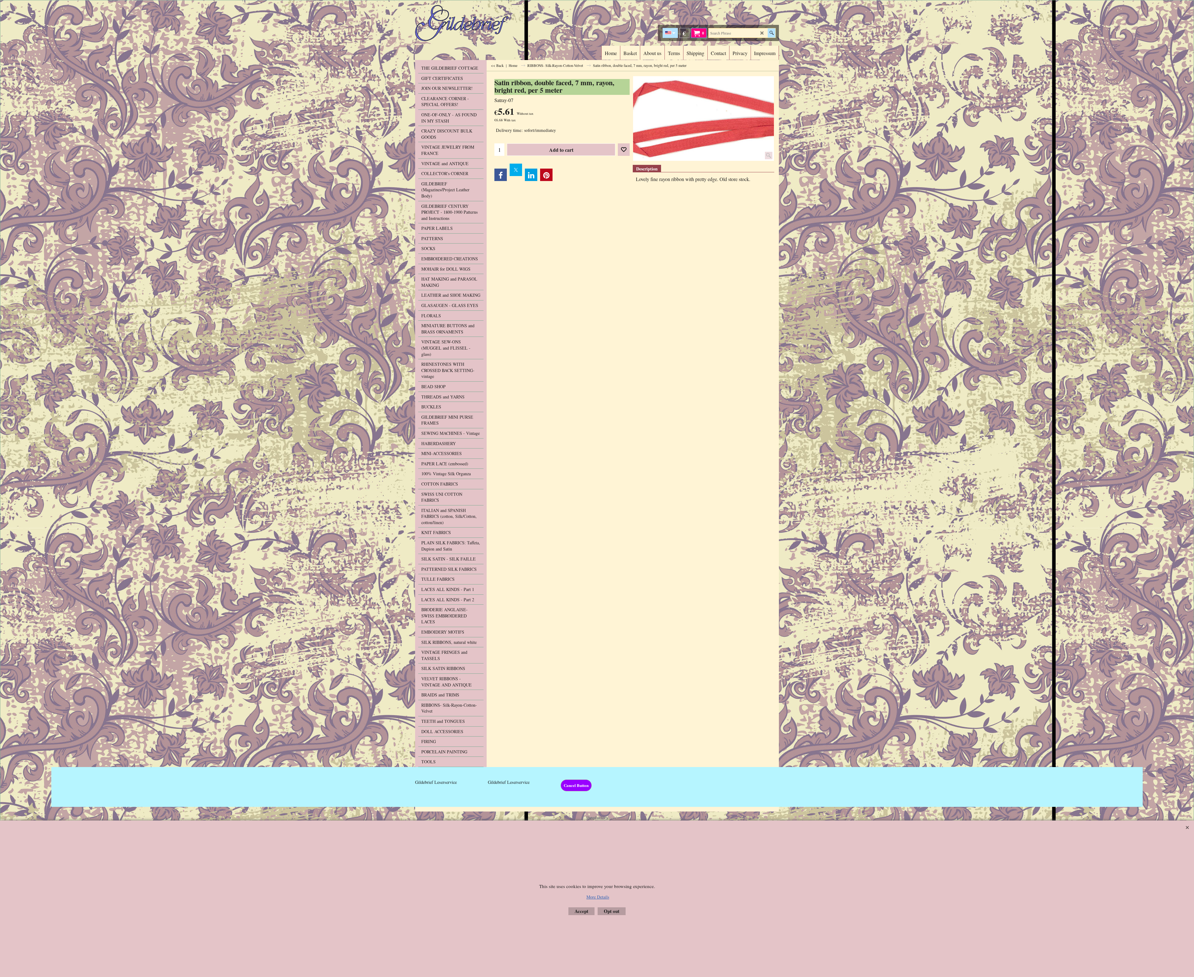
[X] (516, 170)
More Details (597, 897)
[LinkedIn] (531, 175)
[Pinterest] (546, 175)
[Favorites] (624, 150)
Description (647, 168)
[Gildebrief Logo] (469, 23)
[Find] (771, 33)
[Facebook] (500, 175)
